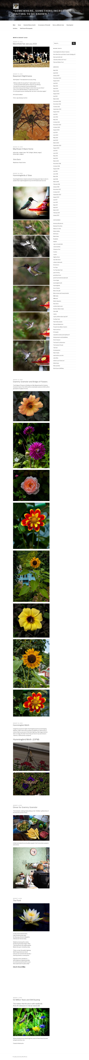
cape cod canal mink (58, 244)
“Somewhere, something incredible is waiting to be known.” (44, 12)
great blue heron (57, 275)
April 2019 (55, 158)
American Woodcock (58, 223)
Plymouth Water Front (58, 62)
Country (55, 251)
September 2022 (57, 109)
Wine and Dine (56, 365)
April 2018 (55, 179)
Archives (15, 28)
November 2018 (57, 163)
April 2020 (55, 140)
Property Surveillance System (60, 326)
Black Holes (56, 236)
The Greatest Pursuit (58, 345)
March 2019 (56, 161)
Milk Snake (55, 295)
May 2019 (55, 155)
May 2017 (55, 205)
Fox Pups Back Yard (57, 270)
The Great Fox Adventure (59, 342)
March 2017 (56, 210)
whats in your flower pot (58, 360)
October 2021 (56, 122)
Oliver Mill (55, 311)
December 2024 (57, 78)
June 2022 (55, 117)
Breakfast (55, 239)
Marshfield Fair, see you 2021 (25, 44)
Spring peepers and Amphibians (60, 337)
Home (19, 25)
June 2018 (55, 173)
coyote (55, 254)
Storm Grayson (56, 339)
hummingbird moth (57, 283)
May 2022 (55, 119)
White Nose (56, 363)
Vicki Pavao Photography (26, 28)
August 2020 (56, 129)
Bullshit (55, 241)
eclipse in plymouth (57, 262)
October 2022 (56, 106)
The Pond (17, 900)
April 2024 (55, 88)
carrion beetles (56, 246)
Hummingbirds (56, 285)
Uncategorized (56, 350)
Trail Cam (55, 347)
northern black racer (58, 306)
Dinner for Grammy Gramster (25, 807)
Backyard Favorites (57, 226)
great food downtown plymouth (60, 277)
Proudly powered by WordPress (20, 1056)
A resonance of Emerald (44, 25)
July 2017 (55, 199)
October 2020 (56, 127)
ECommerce (56, 264)
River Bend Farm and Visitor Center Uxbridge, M (64, 54)
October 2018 (56, 166)
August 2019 (56, 148)
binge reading (56, 231)
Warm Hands (56, 352)
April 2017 (55, 207)
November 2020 (57, 124)
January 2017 (56, 215)
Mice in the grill (56, 290)
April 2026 (55, 73)
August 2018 (56, 168)
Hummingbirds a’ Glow (22, 175)
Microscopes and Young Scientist (61, 293)
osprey (55, 314)
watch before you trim (58, 355)
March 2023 (56, 98)
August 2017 (56, 197)
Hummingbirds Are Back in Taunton (61, 51)
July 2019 (55, 150)
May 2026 (55, 70)
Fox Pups (55, 267)
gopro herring (56, 272)
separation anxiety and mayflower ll (61, 334)
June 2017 (55, 202)
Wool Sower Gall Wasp (58, 368)
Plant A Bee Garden (57, 321)
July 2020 (55, 132)
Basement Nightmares (22, 76)
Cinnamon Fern (56, 249)
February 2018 (56, 184)
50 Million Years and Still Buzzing (26, 1000)
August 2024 (56, 80)
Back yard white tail (57, 57)
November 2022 (57, 104)
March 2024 (56, 91)
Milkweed (55, 298)
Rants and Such (56, 329)
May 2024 (55, 86)
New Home (56, 303)
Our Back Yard (56, 319)
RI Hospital (55, 332)
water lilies (55, 358)
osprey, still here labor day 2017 (60, 316)
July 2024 (55, 83)
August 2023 (56, 93)
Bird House (55, 233)
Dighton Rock (56, 257)
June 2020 (55, 135)
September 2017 (57, 194)
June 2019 (55, 153)
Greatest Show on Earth (29, 25)
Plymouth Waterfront (58, 324)
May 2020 (55, 137)
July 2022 (55, 114)
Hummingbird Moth (21, 725)
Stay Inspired (70, 25)
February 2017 (56, 212)
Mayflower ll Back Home (23, 149)
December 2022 (57, 101)
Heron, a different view (58, 25)
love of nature (56, 288)
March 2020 (56, 142)
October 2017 (56, 192)
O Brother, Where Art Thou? (59, 59)
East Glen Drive (56, 259)
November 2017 (57, 189)
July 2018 (55, 171)
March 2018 (56, 181)
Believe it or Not (57, 228)
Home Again (56, 280)
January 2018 (56, 186)
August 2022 (56, 111)
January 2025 (56, 75)
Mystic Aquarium (57, 301)
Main (14, 25)
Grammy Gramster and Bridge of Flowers (30, 382)
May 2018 (55, 176)
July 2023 (55, 96)
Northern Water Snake (58, 308)
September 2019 (57, 145)
